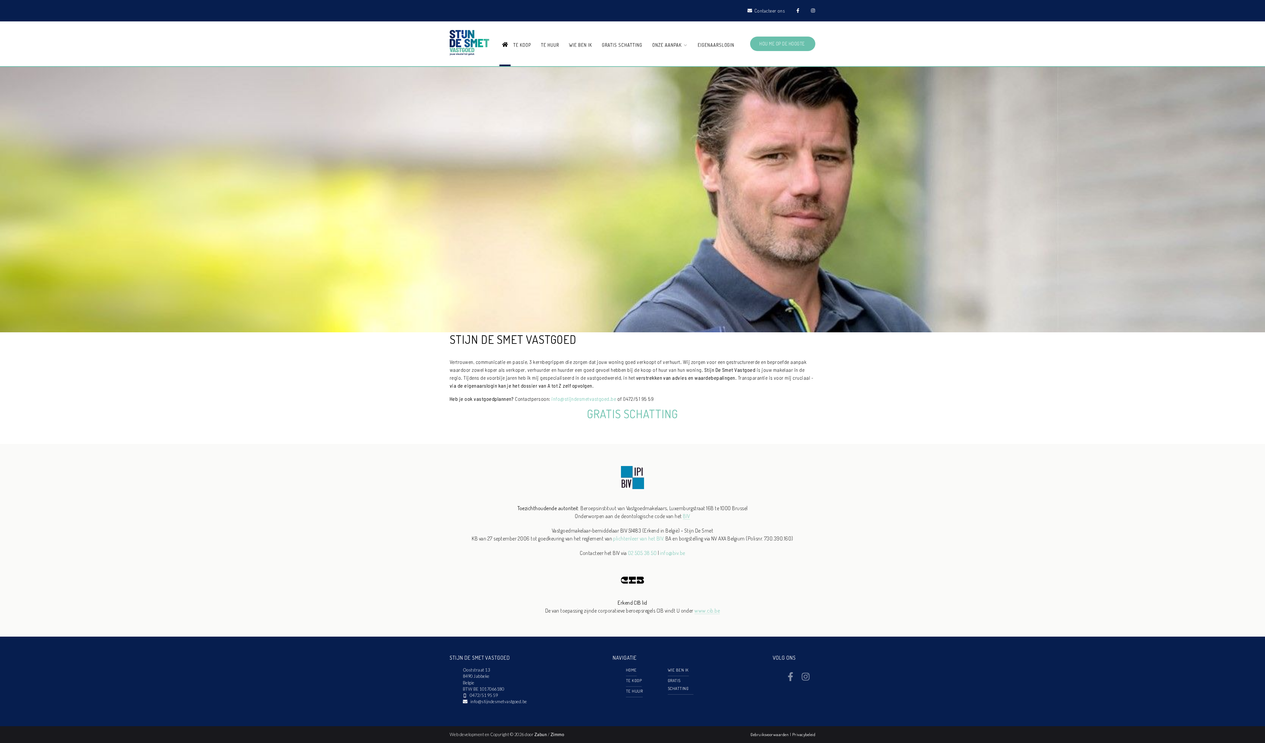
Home (631, 670)
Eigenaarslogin (716, 45)
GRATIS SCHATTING (632, 413)
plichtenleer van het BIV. (638, 538)
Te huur (550, 45)
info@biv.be (672, 553)
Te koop (522, 45)
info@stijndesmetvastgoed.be (583, 399)
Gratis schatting (622, 45)
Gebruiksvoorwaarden (770, 734)
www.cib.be (707, 610)
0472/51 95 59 (484, 695)
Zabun (540, 734)
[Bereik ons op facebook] (790, 679)
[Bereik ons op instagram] (805, 679)
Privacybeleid (803, 734)
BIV (686, 516)
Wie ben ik (580, 45)
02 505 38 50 (642, 553)
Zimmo (557, 734)
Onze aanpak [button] (667, 45)
